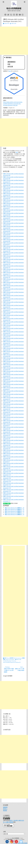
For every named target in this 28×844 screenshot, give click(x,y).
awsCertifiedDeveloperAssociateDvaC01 (12, 662)
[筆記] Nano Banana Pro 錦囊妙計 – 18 (14, 511)
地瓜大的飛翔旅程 (13, 8)
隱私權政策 (10, 839)
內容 (9, 64)
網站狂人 (5, 809)
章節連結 (9, 57)
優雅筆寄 (5, 807)
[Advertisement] (14, 41)
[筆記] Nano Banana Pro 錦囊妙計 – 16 (14, 514)
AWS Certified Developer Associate (12, 660)
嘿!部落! (5, 810)
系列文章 (10, 66)
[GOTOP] (21, 842)
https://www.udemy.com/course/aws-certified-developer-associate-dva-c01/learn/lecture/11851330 (13, 103)
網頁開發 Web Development (16, 658)
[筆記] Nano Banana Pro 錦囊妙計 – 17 (14, 512)
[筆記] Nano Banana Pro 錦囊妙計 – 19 (14, 509)
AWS (10, 71)
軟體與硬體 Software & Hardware (14, 658)
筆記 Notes (6, 658)
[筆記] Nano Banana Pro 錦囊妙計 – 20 (14, 508)
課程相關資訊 (11, 62)
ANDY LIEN (13, 23)
